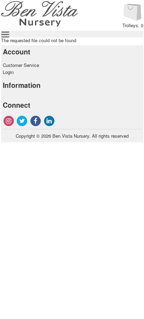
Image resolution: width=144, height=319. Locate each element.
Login (8, 72)
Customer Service (21, 65)
